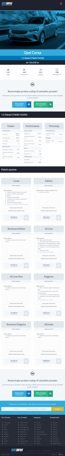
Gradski (38, 423)
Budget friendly (57, 443)
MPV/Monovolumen (42, 434)
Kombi (38, 441)
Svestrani (55, 432)
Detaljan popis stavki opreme (16, 208)
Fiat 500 (22, 439)
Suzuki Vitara (23, 434)
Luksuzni (55, 436)
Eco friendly (56, 441)
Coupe (38, 436)
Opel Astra (23, 432)
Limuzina (39, 425)
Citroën (6, 441)
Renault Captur (24, 441)
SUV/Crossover (40, 432)
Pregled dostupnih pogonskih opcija (16, 210)
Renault (6, 425)
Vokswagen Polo (24, 427)
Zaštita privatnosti (46, 450)
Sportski (55, 427)
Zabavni (55, 430)
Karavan (39, 430)
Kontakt (38, 450)
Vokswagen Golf (24, 430)
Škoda (5, 430)
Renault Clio (23, 425)
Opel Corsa (23, 436)
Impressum (30, 450)
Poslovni (55, 425)
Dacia (5, 439)
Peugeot (6, 434)
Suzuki (5, 432)
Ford (5, 443)
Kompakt (39, 427)
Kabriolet (39, 439)
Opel (5, 427)
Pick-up (38, 443)
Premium (55, 434)
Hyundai (6, 436)
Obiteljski (55, 423)
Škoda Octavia (24, 423)
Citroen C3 (23, 443)
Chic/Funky (56, 439)
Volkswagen (7, 423)
